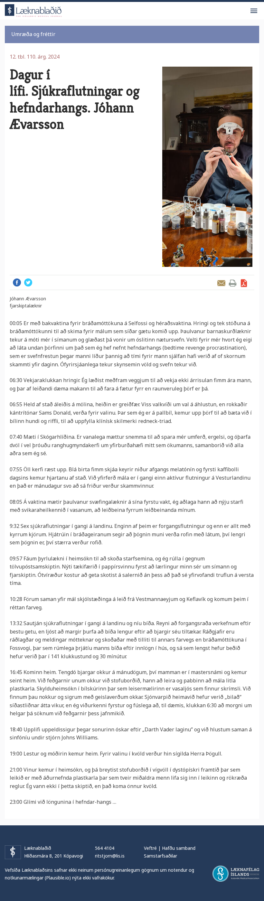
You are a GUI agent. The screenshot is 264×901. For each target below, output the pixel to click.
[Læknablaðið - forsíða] (33, 9)
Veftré (150, 848)
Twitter (28, 282)
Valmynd (253, 11)
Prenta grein (233, 283)
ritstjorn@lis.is (110, 856)
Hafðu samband (178, 848)
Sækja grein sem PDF (244, 283)
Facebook (17, 282)
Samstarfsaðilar (160, 856)
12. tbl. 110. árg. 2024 (35, 56)
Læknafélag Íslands (235, 874)
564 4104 (104, 848)
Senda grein (221, 283)
